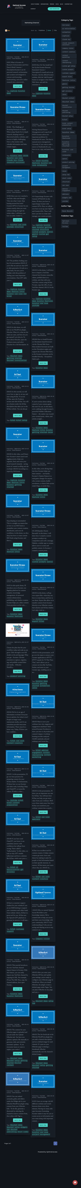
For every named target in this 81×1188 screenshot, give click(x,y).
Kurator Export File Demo (43, 584)
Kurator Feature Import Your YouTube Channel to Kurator (18, 955)
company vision (43, 939)
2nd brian (65, 25)
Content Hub (68, 4)
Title (55, 30)
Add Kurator (54, 8)
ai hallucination (13, 868)
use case (20, 741)
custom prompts (39, 232)
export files (38, 621)
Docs (57, 4)
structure (19, 227)
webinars (36, 819)
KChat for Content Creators (43, 842)
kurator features (45, 301)
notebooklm (42, 165)
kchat (12, 420)
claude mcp (12, 160)
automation (45, 686)
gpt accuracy (67, 91)
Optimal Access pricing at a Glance (17, 639)
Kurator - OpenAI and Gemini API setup (43, 188)
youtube (10, 227)
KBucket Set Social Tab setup (43, 1026)
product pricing (17, 676)
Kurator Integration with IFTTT (43, 644)
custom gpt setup (68, 66)
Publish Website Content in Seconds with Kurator (43, 392)
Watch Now (18, 86)
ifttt (34, 688)
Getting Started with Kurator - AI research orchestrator (43, 55)
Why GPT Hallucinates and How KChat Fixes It (17, 829)
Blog (61, 4)
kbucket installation (17, 360)
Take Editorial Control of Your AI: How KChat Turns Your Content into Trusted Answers (17, 701)
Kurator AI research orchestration (17, 54)
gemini (35, 234)
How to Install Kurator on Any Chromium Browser (43, 330)
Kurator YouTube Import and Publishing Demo (43, 260)
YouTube (65, 226)
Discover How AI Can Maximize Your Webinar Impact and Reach (43, 712)
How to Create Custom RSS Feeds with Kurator (17, 511)
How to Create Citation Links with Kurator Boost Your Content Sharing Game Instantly (43, 457)
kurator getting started (42, 431)
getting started (14, 358)
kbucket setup (13, 1061)
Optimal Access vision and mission (43, 901)
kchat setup (21, 420)
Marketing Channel (32, 23)
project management (41, 1134)
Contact (33, 8)
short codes (22, 1132)
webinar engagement (40, 751)
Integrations (44, 4)
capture (13, 91)
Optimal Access (51, 1152)
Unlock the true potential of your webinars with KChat (43, 781)
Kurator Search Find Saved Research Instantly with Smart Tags (18, 444)
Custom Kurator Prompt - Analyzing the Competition (43, 521)
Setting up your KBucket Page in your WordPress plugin (43, 963)
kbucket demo (16, 356)
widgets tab (66, 198)
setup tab (65, 174)
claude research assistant (15, 161)
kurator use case (15, 158)
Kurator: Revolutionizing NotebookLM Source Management (43, 120)
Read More (18, 671)
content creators (15, 743)
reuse (25, 156)
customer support (68, 73)
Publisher (42, 30)
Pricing (52, 4)
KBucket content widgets (18, 1088)
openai (50, 232)
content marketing (65, 56)
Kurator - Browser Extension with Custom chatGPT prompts (18, 576)
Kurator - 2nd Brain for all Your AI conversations (18, 251)
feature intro (18, 291)
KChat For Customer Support (17, 894)
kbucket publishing (12, 1130)
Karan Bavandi (67, 211)
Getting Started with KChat (17, 383)
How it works (35, 4)
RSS (9, 30)
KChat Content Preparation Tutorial (17, 765)
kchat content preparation (13, 804)
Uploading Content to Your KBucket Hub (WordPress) (17, 1020)
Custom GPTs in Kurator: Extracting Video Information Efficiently (17, 186)
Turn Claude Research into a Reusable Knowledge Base (17, 117)
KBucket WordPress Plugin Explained (18, 319)
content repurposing (41, 754)
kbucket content (68, 98)
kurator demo (16, 156)
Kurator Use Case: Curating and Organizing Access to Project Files (43, 1092)
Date (49, 30)
